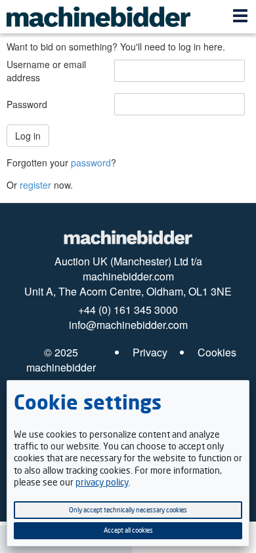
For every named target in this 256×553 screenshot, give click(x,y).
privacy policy (102, 481)
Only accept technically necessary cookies (128, 510)
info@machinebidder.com (128, 325)
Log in (28, 135)
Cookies (217, 352)
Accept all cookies (128, 530)
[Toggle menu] (240, 17)
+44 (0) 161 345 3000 (128, 310)
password (91, 162)
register (35, 184)
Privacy (150, 352)
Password (27, 104)
